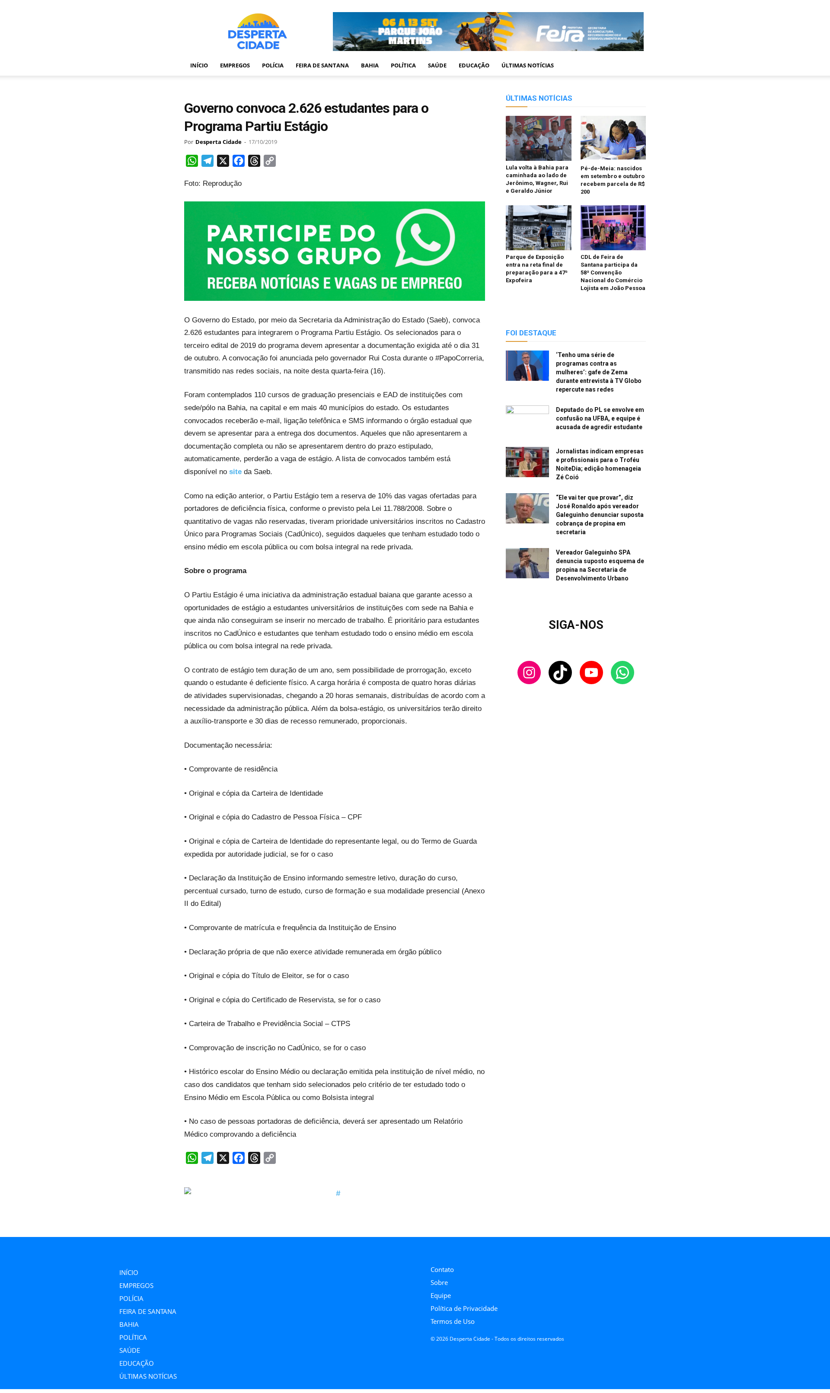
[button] (635, 65)
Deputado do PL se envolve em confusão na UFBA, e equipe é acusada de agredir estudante (600, 418)
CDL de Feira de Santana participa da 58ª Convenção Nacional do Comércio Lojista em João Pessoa (613, 272)
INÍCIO (199, 65)
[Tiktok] (452, 1248)
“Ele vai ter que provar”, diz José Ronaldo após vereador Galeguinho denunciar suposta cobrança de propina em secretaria (600, 515)
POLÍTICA (403, 65)
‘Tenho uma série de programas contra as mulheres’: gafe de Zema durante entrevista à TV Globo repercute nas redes (599, 372)
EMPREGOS (235, 65)
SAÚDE (437, 65)
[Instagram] (433, 1248)
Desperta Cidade (218, 142)
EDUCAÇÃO (474, 65)
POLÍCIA (273, 65)
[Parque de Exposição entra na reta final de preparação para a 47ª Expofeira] (538, 227)
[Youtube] (471, 1248)
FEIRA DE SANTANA (322, 65)
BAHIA (370, 65)
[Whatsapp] (491, 1248)
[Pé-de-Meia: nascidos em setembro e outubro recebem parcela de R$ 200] (613, 139)
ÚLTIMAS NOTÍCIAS (527, 65)
